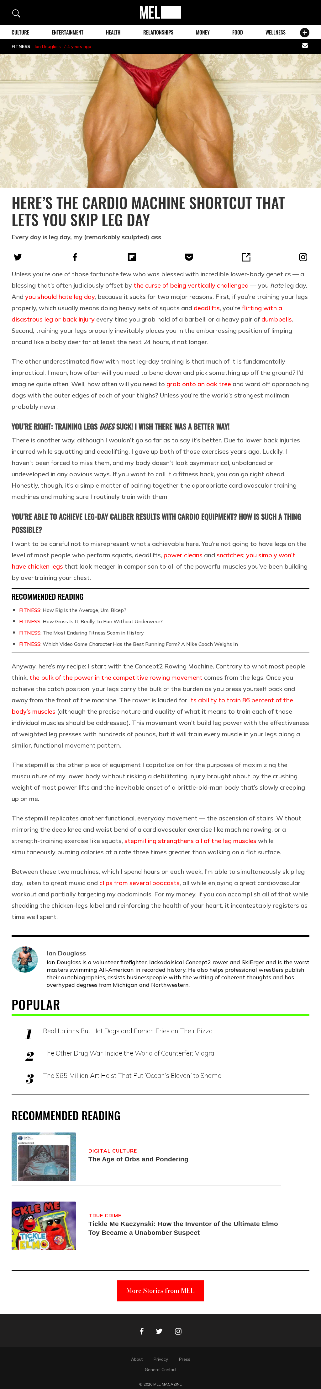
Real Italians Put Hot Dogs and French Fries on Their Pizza (128, 1031)
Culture (20, 32)
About (137, 1359)
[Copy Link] (246, 257)
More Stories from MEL (160, 1290)
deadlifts (207, 308)
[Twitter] (18, 257)
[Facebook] (75, 257)
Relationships (158, 32)
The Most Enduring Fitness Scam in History (81, 633)
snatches (230, 555)
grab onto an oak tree (198, 384)
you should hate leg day (60, 296)
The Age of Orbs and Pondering (138, 1159)
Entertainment (67, 32)
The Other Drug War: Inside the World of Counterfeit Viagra (128, 1053)
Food (237, 32)
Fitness (21, 46)
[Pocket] (189, 257)
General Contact (160, 1369)
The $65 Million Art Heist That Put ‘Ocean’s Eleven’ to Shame (132, 1075)
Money (203, 32)
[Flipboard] (132, 257)
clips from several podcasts (139, 883)
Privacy (161, 1359)
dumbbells (276, 319)
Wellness (276, 32)
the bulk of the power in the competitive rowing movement (116, 677)
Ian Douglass (48, 46)
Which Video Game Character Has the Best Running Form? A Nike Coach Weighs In (128, 644)
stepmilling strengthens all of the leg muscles (190, 841)
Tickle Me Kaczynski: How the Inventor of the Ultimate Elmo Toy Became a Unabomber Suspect (183, 1228)
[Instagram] (303, 257)
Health (113, 32)
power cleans (183, 555)
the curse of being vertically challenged (191, 285)
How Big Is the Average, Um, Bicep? (72, 610)
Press (184, 1359)
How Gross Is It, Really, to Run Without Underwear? (91, 621)
